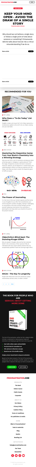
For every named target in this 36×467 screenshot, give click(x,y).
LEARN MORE (11, 367)
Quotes (18, 434)
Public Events (18, 392)
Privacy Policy (18, 406)
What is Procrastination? (18, 424)
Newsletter (18, 452)
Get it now (23, 367)
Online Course (18, 389)
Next (12, 284)
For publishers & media (18, 416)
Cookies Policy (18, 410)
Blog (18, 431)
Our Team (18, 448)
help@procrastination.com (18, 445)
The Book (18, 385)
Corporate (18, 395)
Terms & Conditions (18, 413)
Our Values (18, 403)
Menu (32, 2)
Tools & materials (18, 427)
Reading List (18, 437)
